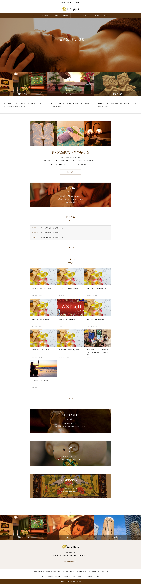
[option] (70, 45)
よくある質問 (96, 15)
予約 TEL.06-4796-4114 (70, 561)
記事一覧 (70, 398)
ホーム (35, 15)
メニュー (75, 15)
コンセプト (55, 15)
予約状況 (40, 295)
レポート (95, 357)
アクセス (106, 15)
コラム (39, 387)
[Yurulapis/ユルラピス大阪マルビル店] (70, 9)
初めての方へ (45, 15)
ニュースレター (69, 326)
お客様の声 (65, 15)
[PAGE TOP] (70, 512)
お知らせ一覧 (70, 247)
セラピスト (86, 15)
